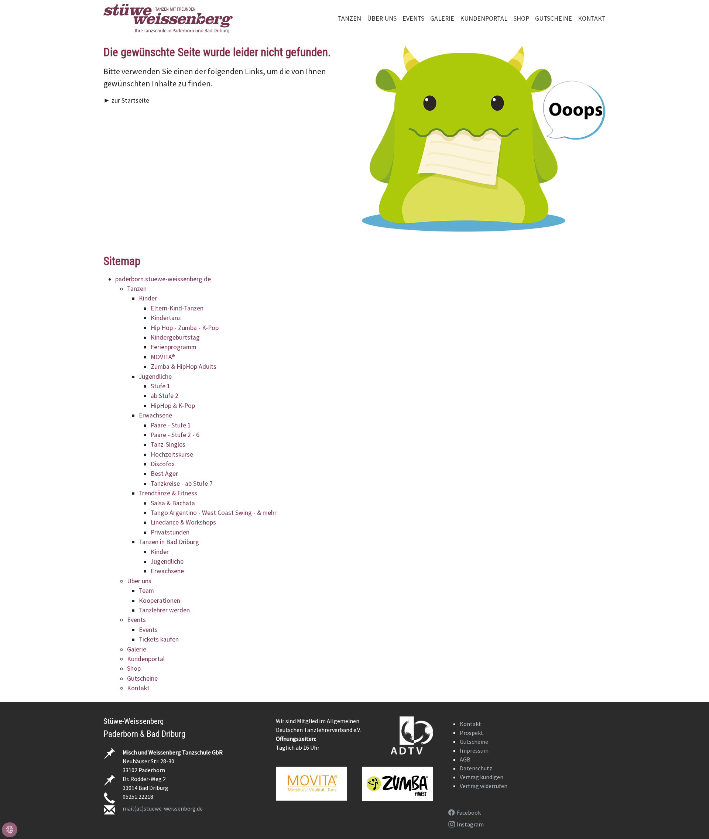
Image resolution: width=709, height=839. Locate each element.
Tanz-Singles (168, 444)
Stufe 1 (160, 386)
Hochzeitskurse (172, 454)
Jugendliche (155, 376)
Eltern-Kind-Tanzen (177, 308)
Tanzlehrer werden (164, 610)
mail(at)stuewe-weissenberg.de (163, 808)
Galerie (136, 649)
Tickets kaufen (159, 639)
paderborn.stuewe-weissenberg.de (163, 279)
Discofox (163, 464)
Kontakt (138, 688)
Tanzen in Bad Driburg (169, 542)
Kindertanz (166, 318)
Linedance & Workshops (183, 522)
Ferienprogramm (173, 347)
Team (146, 591)
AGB (465, 759)
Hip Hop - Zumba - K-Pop (185, 328)
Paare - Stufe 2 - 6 (175, 435)
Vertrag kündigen (481, 777)
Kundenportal (146, 659)
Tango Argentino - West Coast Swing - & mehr (214, 513)
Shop (134, 668)
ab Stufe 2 (164, 396)
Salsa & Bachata (173, 503)
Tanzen (137, 289)
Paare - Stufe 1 (171, 425)
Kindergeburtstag (175, 337)
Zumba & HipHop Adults (183, 366)
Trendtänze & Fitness (168, 493)
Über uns (139, 581)
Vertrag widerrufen (483, 786)
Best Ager (164, 474)
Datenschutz (476, 768)
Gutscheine (142, 678)
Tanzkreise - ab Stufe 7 (182, 483)
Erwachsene (155, 415)
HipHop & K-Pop (173, 406)
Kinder (148, 298)
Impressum (474, 750)
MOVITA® (163, 357)
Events (136, 620)
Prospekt (471, 732)
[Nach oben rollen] (692, 822)
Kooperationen (159, 600)
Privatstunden (170, 532)
